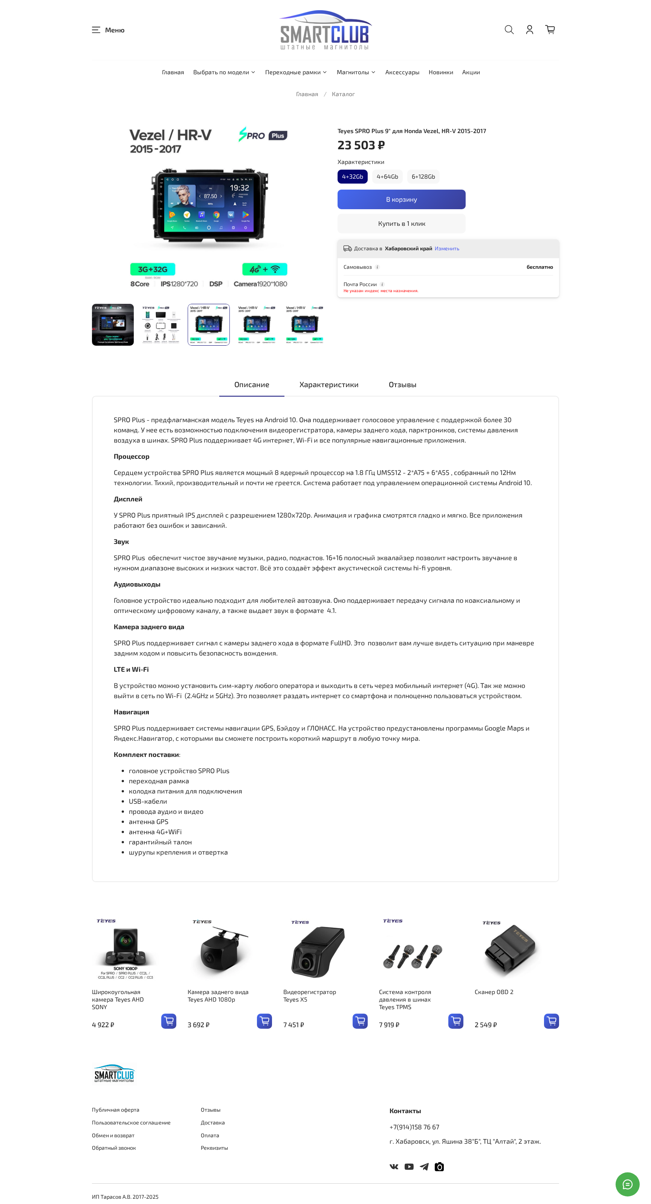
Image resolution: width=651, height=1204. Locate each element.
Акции (471, 71)
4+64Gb (387, 176)
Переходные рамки (293, 71)
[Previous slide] (104, 208)
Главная (173, 71)
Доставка (213, 1122)
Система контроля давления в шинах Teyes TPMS (405, 999)
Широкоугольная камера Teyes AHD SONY (118, 999)
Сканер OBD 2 (494, 991)
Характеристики (361, 161)
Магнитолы (353, 71)
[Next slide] (313, 208)
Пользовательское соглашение (131, 1122)
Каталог (343, 93)
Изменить (447, 248)
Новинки (441, 71)
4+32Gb (352, 176)
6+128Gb (423, 176)
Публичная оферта (115, 1109)
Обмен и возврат (113, 1135)
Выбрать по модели (221, 71)
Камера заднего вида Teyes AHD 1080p (218, 995)
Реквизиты (214, 1147)
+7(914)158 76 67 (414, 1127)
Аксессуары (402, 71)
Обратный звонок (114, 1147)
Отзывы (210, 1109)
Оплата (210, 1135)
